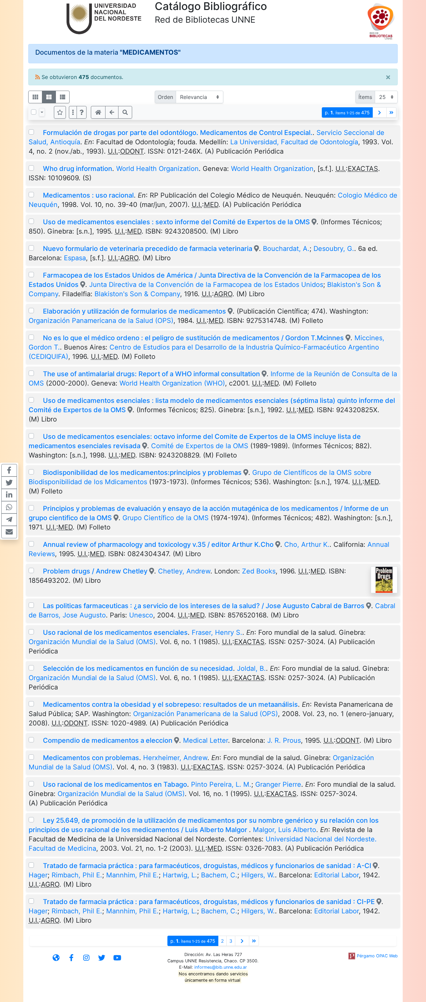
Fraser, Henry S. (217, 632)
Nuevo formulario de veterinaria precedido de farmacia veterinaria (147, 249)
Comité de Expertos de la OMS (199, 446)
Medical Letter (205, 740)
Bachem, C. (219, 875)
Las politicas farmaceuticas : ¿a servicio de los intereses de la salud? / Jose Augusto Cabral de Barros (204, 606)
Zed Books (259, 571)
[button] (82, 112)
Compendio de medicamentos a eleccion (107, 740)
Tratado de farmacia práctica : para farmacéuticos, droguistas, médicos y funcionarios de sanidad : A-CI (207, 866)
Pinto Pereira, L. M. (221, 784)
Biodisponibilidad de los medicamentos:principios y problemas (142, 473)
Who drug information (77, 169)
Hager (38, 875)
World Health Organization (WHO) (172, 383)
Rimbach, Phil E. (77, 875)
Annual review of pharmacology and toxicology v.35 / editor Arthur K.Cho (158, 544)
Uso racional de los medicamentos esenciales (115, 632)
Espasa (75, 258)
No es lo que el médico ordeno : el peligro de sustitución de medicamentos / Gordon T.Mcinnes (193, 338)
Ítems (365, 97)
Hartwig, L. (180, 875)
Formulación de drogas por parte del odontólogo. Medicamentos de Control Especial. (178, 133)
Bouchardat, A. (286, 249)
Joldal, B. (251, 668)
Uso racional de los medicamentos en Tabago (115, 784)
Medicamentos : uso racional (88, 195)
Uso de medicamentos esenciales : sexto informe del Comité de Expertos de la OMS (176, 222)
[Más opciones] (73, 112)
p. (347, 112)
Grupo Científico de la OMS (165, 518)
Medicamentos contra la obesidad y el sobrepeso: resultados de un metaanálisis (170, 704)
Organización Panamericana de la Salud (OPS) (101, 321)
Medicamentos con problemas (91, 758)
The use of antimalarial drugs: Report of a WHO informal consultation (151, 374)
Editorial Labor (336, 875)
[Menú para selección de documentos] (42, 112)
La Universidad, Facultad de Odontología (294, 142)
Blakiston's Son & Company (137, 294)
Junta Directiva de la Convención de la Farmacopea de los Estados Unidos (206, 285)
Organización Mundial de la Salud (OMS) (92, 642)
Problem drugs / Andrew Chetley (95, 571)
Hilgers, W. (258, 875)
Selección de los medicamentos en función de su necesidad (138, 668)
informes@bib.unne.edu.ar (220, 967)
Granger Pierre (278, 784)
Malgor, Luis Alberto (284, 830)
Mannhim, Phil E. (132, 875)
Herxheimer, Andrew (175, 758)
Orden (165, 97)
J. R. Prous (284, 740)
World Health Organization (157, 169)
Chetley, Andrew (184, 571)
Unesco (141, 615)
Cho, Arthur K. (306, 544)
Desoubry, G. (334, 249)
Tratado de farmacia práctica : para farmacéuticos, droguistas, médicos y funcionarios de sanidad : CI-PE (209, 902)
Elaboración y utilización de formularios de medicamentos (134, 311)
